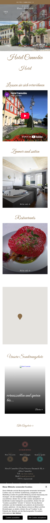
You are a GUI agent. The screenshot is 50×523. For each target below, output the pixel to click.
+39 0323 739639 (27, 473)
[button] (20, 317)
